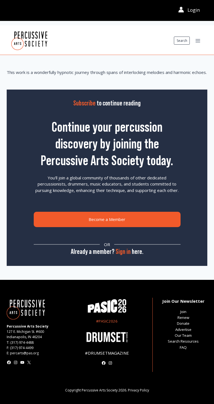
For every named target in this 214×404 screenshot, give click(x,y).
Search (182, 40)
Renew (183, 317)
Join (183, 311)
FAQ (183, 347)
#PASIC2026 (107, 321)
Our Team (183, 335)
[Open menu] (198, 40)
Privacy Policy (138, 390)
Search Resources (183, 341)
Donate (183, 323)
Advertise (183, 329)
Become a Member (107, 219)
